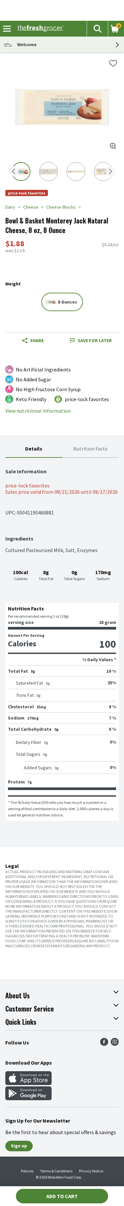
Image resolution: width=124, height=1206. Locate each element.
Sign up (19, 1146)
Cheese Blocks (61, 207)
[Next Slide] (110, 172)
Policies (27, 1170)
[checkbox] (113, 63)
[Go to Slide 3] (75, 171)
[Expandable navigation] (7, 28)
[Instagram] (115, 1044)
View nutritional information (38, 411)
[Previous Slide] (13, 172)
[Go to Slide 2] (48, 171)
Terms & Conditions (56, 1170)
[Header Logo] (39, 29)
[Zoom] (113, 146)
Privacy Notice (91, 1170)
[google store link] (28, 1098)
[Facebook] (104, 1044)
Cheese (30, 207)
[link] (90, 340)
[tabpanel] (62, 639)
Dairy (10, 207)
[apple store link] (28, 1083)
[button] (97, 29)
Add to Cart (62, 1196)
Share (37, 340)
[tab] (33, 449)
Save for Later (95, 340)
